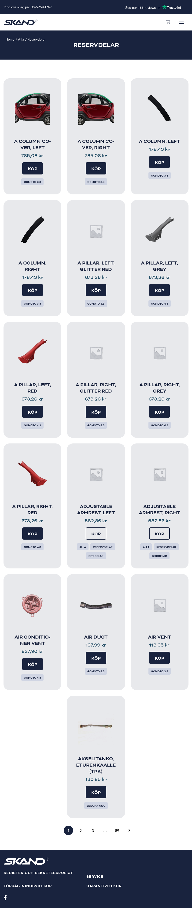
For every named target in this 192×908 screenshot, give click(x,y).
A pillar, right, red (32, 509)
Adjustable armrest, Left (96, 509)
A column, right (32, 266)
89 (117, 830)
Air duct (96, 637)
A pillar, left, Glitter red (96, 266)
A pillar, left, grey (159, 266)
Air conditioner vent (32, 640)
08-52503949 (41, 7)
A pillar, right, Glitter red (96, 388)
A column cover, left (32, 144)
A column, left (159, 141)
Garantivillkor (104, 886)
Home (10, 39)
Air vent (159, 637)
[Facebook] (5, 897)
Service (94, 876)
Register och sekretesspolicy (38, 873)
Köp (32, 169)
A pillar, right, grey (159, 388)
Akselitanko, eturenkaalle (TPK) (96, 765)
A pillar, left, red (32, 388)
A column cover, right (96, 144)
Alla (21, 39)
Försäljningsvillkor (28, 886)
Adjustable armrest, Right (159, 509)
